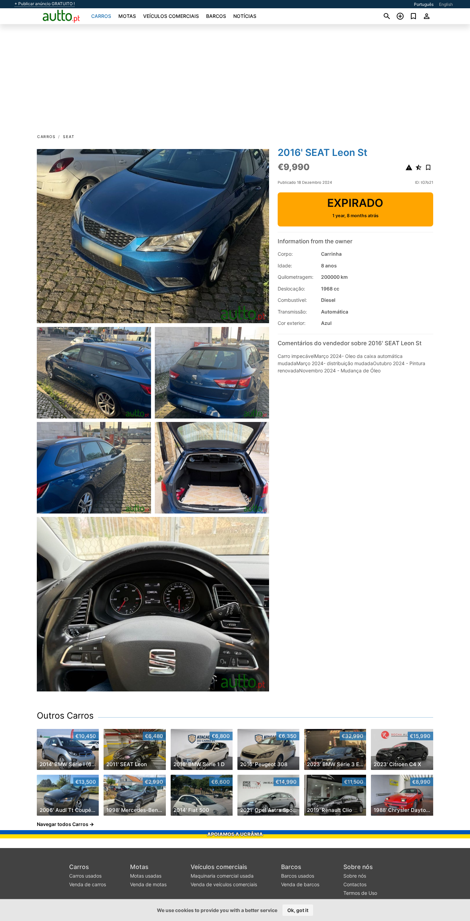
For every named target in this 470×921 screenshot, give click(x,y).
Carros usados (85, 876)
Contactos (354, 884)
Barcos (216, 16)
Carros (101, 16)
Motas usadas (145, 876)
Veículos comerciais (171, 16)
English (446, 4)
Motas (127, 16)
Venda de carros (87, 884)
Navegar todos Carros (62, 824)
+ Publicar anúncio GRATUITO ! (44, 3)
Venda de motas (148, 884)
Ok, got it (297, 910)
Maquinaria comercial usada (222, 876)
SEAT (68, 136)
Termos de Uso (360, 893)
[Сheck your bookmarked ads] (413, 16)
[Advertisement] (235, 81)
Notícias (244, 16)
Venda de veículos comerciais (224, 884)
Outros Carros (65, 715)
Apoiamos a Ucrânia (235, 834)
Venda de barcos (300, 884)
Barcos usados (297, 876)
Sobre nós (358, 866)
